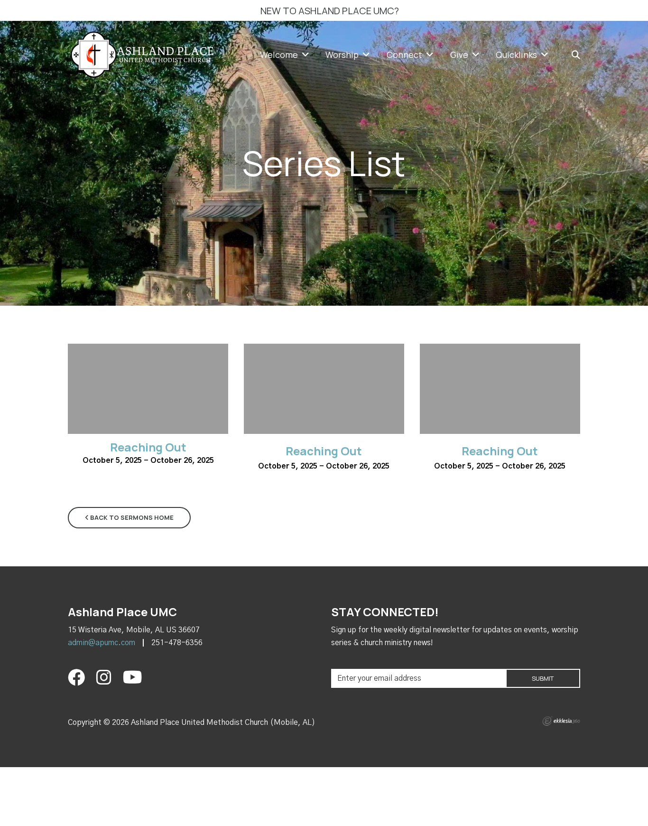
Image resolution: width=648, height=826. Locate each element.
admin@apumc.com (101, 643)
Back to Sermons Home (131, 517)
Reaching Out (148, 447)
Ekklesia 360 (561, 721)
